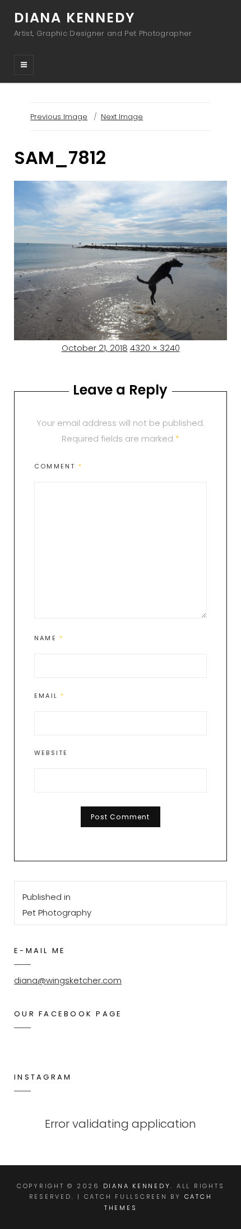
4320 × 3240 (155, 348)
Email (49, 696)
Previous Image (58, 116)
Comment (58, 466)
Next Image (122, 116)
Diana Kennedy (74, 17)
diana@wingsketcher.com (68, 980)
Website (51, 753)
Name (48, 638)
